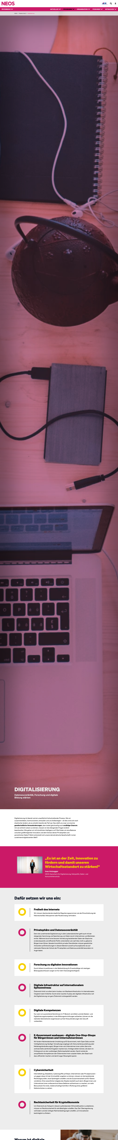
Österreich (6, 9)
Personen (96, 9)
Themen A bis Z (22, 13)
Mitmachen (109, 9)
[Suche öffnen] (111, 3)
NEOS (15, 13)
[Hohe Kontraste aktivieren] (115, 3)
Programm (67, 9)
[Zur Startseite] (11, 3)
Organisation (82, 9)
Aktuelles (54, 9)
